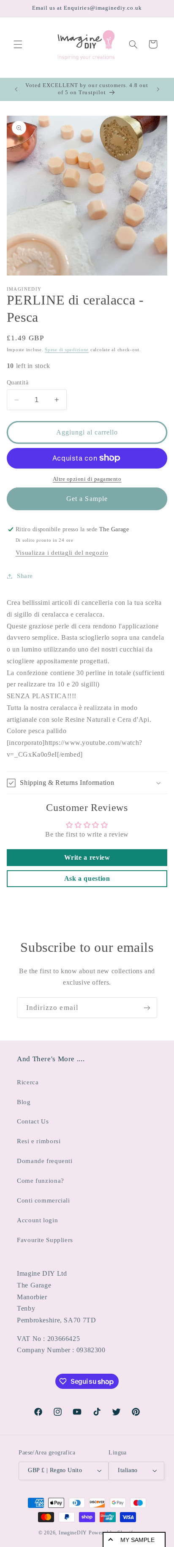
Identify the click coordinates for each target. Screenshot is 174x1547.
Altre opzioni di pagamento (87, 479)
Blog (24, 1102)
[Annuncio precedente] (16, 89)
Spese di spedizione (67, 349)
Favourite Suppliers (45, 1240)
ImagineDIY (73, 1532)
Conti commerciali (43, 1200)
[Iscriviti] (147, 1007)
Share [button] (25, 575)
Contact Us (33, 1121)
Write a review (87, 857)
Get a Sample (87, 498)
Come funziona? (40, 1180)
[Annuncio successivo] (158, 89)
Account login (37, 1220)
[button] (17, 44)
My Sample (137, 1539)
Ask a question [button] (87, 878)
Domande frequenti (45, 1161)
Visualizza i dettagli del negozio (62, 552)
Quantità (17, 382)
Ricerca (27, 1082)
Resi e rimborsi (38, 1141)
